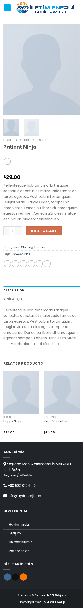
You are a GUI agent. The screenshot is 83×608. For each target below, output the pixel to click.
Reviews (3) (12, 299)
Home (7, 140)
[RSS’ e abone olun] (23, 577)
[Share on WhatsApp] (7, 263)
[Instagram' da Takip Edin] (7, 577)
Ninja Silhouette (55, 421)
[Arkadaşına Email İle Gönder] (31, 263)
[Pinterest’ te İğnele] (39, 263)
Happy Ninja (12, 421)
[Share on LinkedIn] (47, 263)
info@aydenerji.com (25, 495)
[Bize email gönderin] (15, 577)
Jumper (17, 254)
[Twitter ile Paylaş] (23, 263)
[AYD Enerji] (45, 7)
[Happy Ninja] (21, 392)
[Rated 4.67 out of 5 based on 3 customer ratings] (41, 170)
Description (13, 290)
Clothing (23, 140)
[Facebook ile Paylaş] (15, 263)
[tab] (41, 290)
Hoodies (42, 140)
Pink (27, 254)
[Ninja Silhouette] (62, 392)
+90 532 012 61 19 (22, 485)
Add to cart (44, 230)
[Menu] (7, 7)
